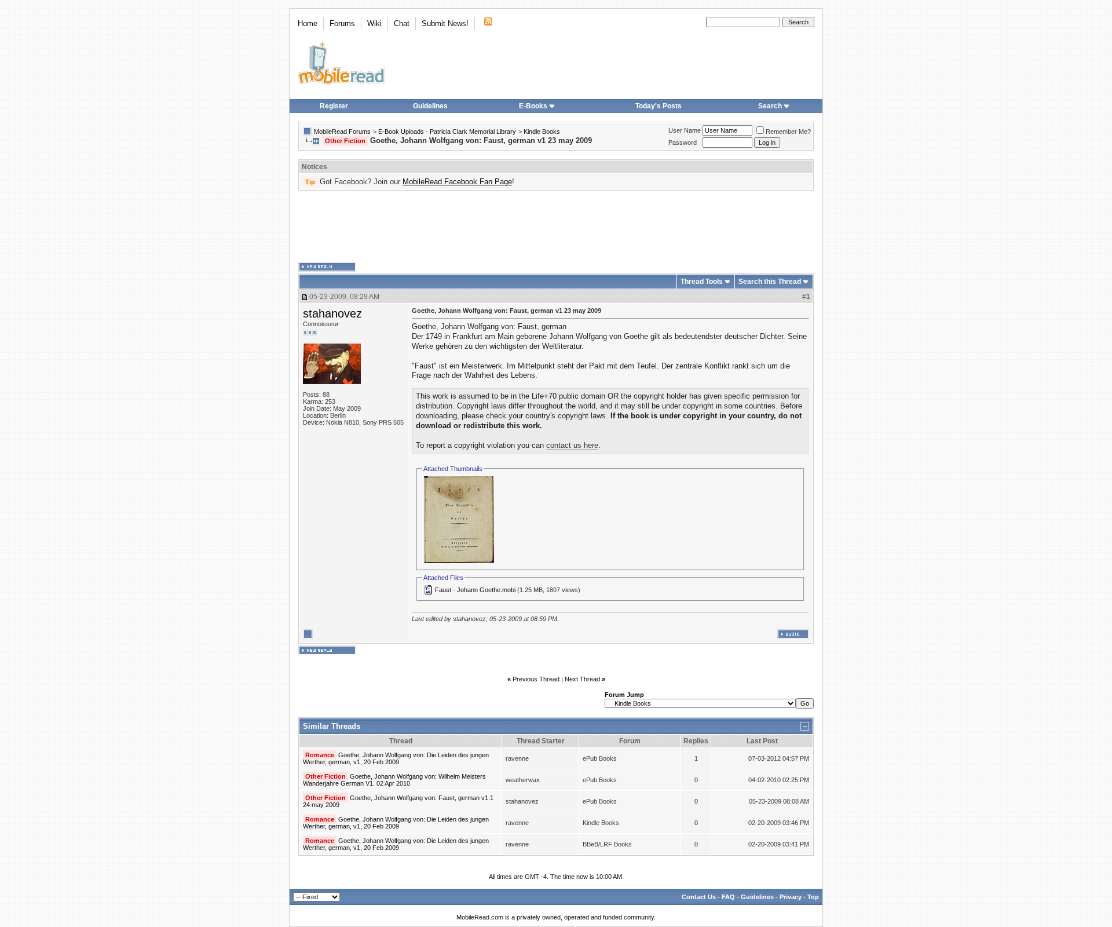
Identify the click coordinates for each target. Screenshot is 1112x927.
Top (813, 896)
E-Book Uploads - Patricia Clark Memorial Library (447, 131)
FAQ (728, 896)
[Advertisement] (556, 226)
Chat (401, 23)
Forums (342, 23)
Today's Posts (658, 106)
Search (770, 106)
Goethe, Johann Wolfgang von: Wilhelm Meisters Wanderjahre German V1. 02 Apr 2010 (394, 780)
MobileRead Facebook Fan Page (457, 181)
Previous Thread (536, 679)
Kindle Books (542, 131)
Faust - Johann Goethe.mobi (475, 589)
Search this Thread (769, 282)
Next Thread (582, 679)
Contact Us (699, 896)
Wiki (374, 23)
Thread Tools (702, 282)
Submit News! (445, 23)
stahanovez (332, 313)
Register (334, 106)
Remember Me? (788, 131)
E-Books (533, 106)
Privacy (791, 896)
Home (307, 23)
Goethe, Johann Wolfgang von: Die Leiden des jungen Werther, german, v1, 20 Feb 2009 (396, 758)
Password (682, 142)
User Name (684, 130)
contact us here (572, 445)
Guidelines (430, 106)
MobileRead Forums (342, 131)
